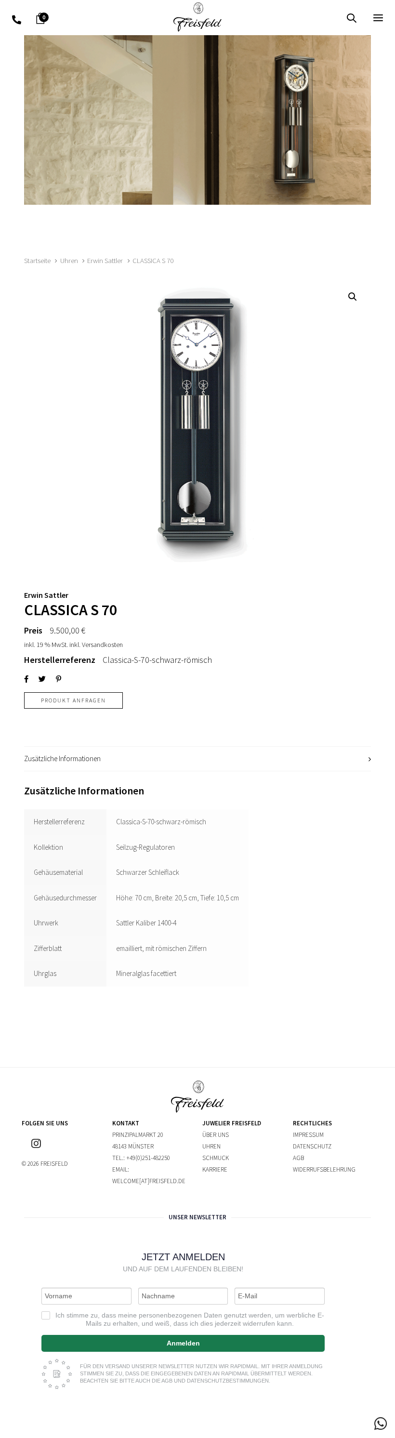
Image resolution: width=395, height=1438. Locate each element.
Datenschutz (312, 1146)
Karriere (214, 1169)
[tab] (197, 759)
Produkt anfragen (73, 700)
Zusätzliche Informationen (62, 758)
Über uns (215, 1135)
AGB (298, 1158)
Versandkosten (102, 644)
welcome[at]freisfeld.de (148, 1181)
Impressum (308, 1135)
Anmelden (183, 1343)
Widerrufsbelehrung (324, 1169)
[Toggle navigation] (321, 17)
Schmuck (215, 1158)
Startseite (37, 260)
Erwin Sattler (105, 260)
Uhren (69, 260)
